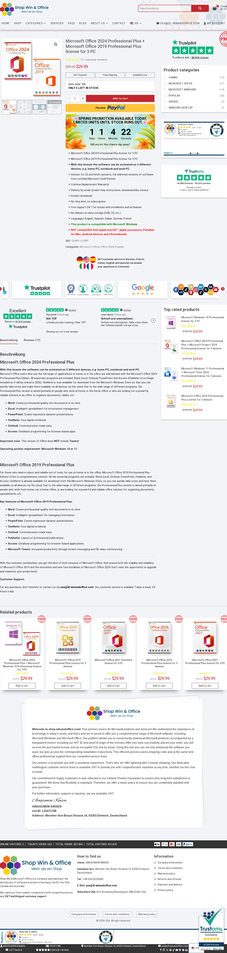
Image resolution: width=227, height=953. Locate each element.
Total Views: (64, 844)
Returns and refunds (169, 879)
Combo (173, 77)
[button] (55, 44)
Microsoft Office (89, 246)
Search (200, 8)
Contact (119, 23)
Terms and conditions (170, 868)
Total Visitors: (97, 844)
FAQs (71, 23)
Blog (83, 23)
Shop (18, 23)
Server (173, 101)
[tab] (9, 340)
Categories (34, 23)
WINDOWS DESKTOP (181, 107)
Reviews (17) (32, 340)
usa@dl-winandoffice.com (180, 23)
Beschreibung (9, 340)
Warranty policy (166, 873)
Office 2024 (107, 246)
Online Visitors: (11, 844)
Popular (119, 246)
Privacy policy (165, 890)
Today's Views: (37, 844)
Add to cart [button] (22, 685)
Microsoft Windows (182, 89)
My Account (215, 23)
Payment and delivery (170, 884)
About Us (98, 23)
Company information (170, 862)
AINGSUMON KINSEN (13, 946)
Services (57, 23)
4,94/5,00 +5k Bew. (59, 950)
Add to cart (120, 98)
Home (6, 23)
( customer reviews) (94, 59)
